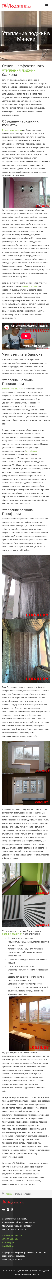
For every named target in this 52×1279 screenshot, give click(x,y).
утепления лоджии (19, 70)
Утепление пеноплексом (13, 389)
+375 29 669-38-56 (10, 1239)
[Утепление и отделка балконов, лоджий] (16, 5)
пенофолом (31, 451)
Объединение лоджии (12, 130)
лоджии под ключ (29, 286)
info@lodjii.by (8, 1246)
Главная (8, 1194)
